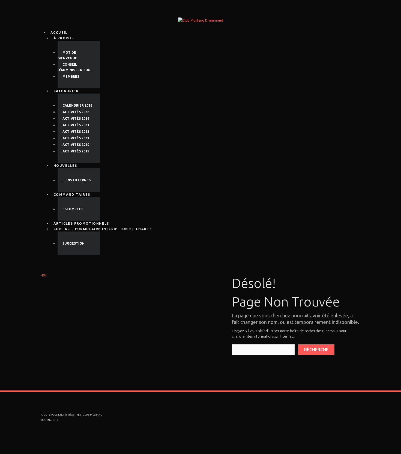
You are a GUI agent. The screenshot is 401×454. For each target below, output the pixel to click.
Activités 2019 (75, 151)
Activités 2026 (75, 112)
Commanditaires (71, 194)
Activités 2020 (75, 144)
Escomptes (72, 209)
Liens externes (76, 180)
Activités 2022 (75, 131)
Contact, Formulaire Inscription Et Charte (102, 229)
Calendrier (66, 91)
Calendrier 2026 (77, 105)
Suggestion (73, 243)
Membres (70, 76)
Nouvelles (65, 165)
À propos (63, 38)
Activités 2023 (75, 125)
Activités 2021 (75, 138)
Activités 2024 (75, 118)
